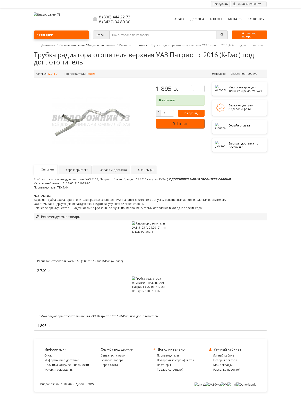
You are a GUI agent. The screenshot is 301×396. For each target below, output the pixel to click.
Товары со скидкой (170, 369)
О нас (48, 355)
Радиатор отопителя (133, 45)
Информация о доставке (61, 360)
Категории (45, 35)
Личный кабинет (224, 355)
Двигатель (48, 45)
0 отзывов (219, 74)
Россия (91, 74)
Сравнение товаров (244, 73)
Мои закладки (223, 365)
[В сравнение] (201, 88)
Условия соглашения (59, 369)
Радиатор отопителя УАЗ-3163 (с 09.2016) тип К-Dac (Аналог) (80, 261)
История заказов (225, 360)
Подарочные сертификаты (175, 360)
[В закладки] (194, 88)
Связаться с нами (113, 355)
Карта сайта (109, 365)
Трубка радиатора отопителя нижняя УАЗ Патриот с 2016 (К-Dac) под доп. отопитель (97, 316)
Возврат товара (112, 360)
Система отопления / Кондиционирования (87, 45)
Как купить (220, 4)
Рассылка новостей (226, 369)
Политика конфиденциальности (66, 365)
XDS (91, 384)
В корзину (191, 113)
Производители (168, 355)
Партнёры (164, 365)
